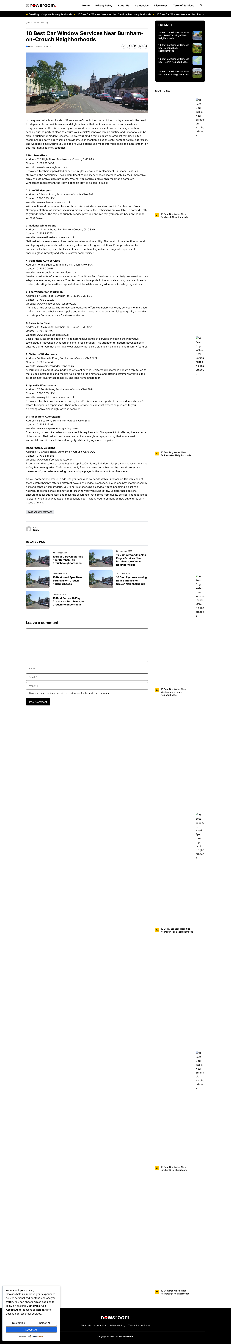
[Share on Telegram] (145, 46)
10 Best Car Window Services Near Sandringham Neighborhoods (101, 14)
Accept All (31, 1329)
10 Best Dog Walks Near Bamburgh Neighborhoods (174, 215)
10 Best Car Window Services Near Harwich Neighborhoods (173, 73)
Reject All (44, 1322)
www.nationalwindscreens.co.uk (56, 237)
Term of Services (183, 5)
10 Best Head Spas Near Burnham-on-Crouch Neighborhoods (67, 580)
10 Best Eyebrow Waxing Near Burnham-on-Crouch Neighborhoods (131, 580)
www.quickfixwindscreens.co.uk (56, 397)
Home (86, 5)
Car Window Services (40, 512)
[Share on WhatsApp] (140, 46)
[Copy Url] (123, 46)
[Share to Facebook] (129, 46)
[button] (201, 5)
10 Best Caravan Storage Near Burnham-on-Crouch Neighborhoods (68, 560)
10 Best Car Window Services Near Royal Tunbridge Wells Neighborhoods (173, 35)
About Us (123, 5)
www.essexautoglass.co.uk (53, 334)
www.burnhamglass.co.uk (52, 167)
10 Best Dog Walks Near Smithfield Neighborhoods (174, 1168)
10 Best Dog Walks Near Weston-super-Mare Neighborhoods (173, 692)
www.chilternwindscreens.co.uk (55, 366)
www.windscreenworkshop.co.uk (56, 303)
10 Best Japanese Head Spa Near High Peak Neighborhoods (177, 930)
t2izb (30, 46)
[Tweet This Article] (134, 46)
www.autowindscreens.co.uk (54, 202)
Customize (18, 1322)
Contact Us (142, 5)
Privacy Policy (103, 5)
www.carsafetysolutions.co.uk (54, 459)
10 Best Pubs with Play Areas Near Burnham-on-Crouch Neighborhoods (68, 601)
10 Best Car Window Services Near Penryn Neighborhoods (176, 14)
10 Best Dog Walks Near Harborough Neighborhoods (175, 1292)
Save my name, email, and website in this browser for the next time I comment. (69, 693)
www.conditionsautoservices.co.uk (57, 272)
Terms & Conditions (139, 1325)
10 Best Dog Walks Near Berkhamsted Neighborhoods (176, 454)
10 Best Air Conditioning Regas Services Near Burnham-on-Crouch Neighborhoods (131, 559)
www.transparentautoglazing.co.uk (57, 428)
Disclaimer (160, 5)
